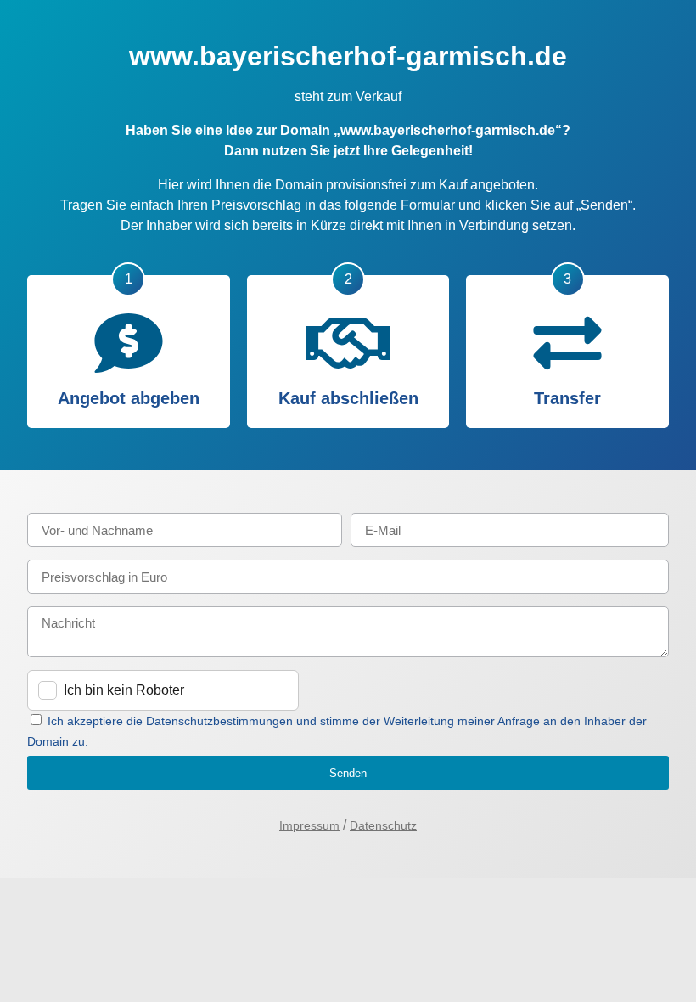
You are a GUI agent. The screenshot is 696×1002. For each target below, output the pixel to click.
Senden (348, 773)
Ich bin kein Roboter (124, 690)
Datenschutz (383, 825)
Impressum (309, 825)
